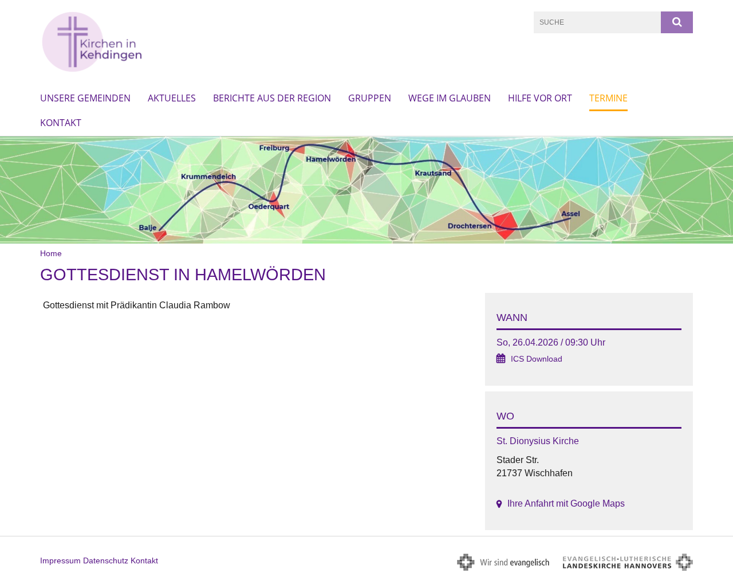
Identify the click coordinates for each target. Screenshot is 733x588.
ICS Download (536, 359)
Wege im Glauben (449, 98)
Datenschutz (105, 560)
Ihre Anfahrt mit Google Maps (566, 503)
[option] (366, 190)
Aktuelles (172, 98)
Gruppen (369, 98)
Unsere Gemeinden (85, 98)
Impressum (60, 560)
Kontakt (60, 122)
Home (51, 253)
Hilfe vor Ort (540, 98)
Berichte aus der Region (272, 98)
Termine (608, 98)
